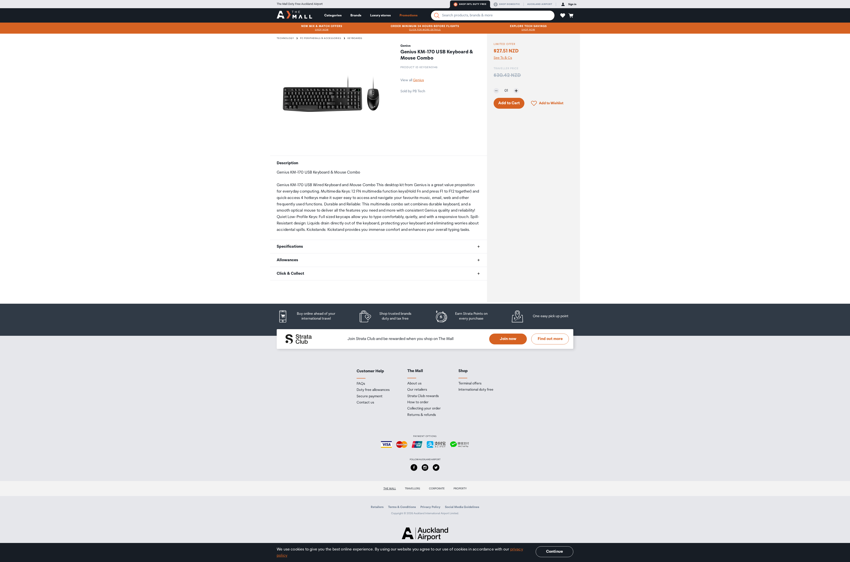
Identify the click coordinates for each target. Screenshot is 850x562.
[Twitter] (436, 467)
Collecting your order (424, 409)
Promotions (408, 15)
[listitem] (311, 316)
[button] (562, 15)
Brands (355, 15)
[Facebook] (414, 467)
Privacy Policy (430, 507)
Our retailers (417, 390)
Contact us (365, 403)
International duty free (475, 390)
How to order (418, 402)
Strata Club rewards (423, 396)
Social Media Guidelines (462, 507)
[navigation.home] (294, 15)
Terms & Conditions (402, 507)
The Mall (389, 488)
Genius (418, 80)
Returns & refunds (421, 415)
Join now (508, 339)
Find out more (550, 339)
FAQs (361, 384)
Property (460, 488)
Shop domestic (509, 4)
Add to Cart (509, 103)
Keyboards (355, 38)
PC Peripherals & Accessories (320, 38)
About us (414, 384)
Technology (285, 38)
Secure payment (369, 396)
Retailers (377, 507)
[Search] (436, 15)
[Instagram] (425, 467)
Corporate (437, 488)
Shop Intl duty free (473, 4)
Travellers (412, 488)
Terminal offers (469, 384)
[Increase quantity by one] (516, 90)
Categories (333, 15)
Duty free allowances (373, 390)
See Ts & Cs (503, 58)
